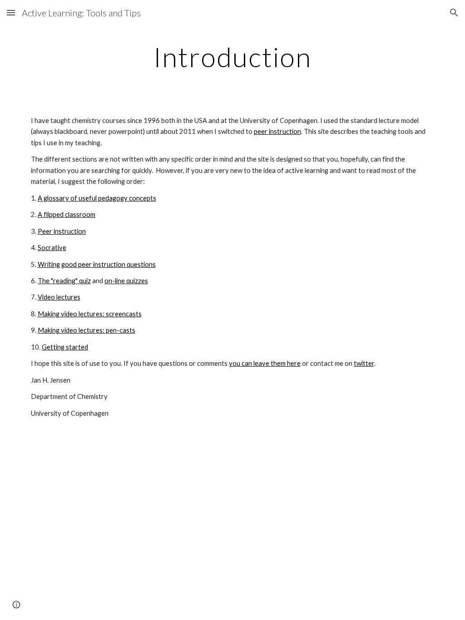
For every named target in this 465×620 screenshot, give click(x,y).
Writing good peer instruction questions (97, 264)
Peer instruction (62, 231)
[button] (11, 12)
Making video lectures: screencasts (90, 314)
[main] (232, 56)
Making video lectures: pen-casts (86, 330)
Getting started (65, 347)
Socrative (52, 247)
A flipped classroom (66, 214)
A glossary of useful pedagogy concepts (97, 198)
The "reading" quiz (64, 281)
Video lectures (59, 297)
